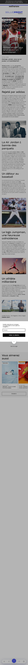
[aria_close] (14, 342)
